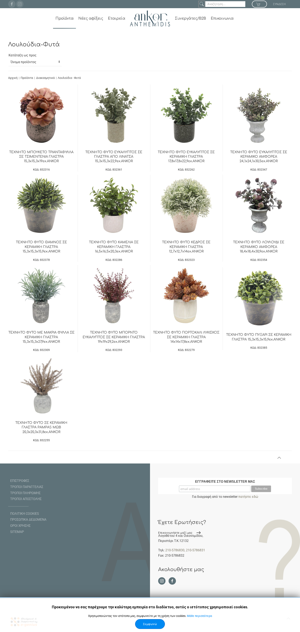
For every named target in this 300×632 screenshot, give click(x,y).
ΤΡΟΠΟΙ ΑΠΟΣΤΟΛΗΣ (26, 499)
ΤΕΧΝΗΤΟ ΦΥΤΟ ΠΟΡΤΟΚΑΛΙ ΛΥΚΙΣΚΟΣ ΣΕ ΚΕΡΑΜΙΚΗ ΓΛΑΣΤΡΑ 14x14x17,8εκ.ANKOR (186, 337)
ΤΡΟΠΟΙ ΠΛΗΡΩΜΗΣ (25, 493)
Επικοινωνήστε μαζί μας (175, 532)
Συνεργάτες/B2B (190, 18)
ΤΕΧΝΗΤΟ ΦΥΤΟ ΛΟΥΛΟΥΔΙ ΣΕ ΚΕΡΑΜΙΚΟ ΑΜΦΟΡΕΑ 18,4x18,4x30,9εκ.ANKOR (258, 246)
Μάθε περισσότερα (199, 615)
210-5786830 (174, 550)
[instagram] (19, 4)
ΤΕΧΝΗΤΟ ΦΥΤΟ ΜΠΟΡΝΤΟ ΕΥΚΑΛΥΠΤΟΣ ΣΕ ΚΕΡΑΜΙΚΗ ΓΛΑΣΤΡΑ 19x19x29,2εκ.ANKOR (114, 337)
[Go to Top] (279, 457)
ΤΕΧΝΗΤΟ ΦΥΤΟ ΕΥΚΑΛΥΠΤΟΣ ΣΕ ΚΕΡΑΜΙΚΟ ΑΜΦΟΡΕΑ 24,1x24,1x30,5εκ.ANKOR (258, 156)
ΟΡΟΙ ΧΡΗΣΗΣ (20, 526)
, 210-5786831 (194, 550)
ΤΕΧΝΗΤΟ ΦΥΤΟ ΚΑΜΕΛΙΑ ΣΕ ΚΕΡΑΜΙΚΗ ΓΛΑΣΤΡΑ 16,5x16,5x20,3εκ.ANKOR (114, 246)
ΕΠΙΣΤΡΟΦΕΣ (19, 481)
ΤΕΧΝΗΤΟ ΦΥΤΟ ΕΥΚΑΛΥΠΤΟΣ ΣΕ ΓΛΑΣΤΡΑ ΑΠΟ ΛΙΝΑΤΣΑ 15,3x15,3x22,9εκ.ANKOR (113, 156)
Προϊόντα (64, 18)
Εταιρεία (116, 18)
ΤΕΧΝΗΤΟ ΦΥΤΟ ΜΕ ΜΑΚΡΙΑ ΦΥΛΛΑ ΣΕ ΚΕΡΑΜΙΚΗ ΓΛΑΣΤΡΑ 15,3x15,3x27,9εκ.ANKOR (41, 337)
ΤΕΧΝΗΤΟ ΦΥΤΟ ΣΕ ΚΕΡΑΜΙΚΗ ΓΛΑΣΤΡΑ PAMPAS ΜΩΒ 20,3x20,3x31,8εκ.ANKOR (41, 427)
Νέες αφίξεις (90, 18)
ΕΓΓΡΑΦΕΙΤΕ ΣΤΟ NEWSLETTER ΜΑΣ (225, 481)
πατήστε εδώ (248, 497)
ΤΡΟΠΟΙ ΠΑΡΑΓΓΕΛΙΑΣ (26, 487)
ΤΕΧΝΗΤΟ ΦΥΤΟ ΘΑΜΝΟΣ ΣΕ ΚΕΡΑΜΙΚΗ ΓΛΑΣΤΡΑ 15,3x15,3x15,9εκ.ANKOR (41, 246)
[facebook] (12, 4)
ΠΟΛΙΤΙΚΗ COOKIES (24, 514)
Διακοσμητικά (45, 77)
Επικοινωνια (222, 18)
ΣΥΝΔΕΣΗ (279, 4)
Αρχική (13, 77)
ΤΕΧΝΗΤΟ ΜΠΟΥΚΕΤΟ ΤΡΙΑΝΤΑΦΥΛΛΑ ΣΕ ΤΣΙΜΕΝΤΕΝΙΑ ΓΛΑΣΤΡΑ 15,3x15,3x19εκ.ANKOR (41, 156)
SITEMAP (17, 532)
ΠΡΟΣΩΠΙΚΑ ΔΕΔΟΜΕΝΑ (28, 519)
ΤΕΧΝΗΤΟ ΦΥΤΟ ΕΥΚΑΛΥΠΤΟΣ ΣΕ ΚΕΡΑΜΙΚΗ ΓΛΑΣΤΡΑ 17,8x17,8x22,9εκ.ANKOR (186, 156)
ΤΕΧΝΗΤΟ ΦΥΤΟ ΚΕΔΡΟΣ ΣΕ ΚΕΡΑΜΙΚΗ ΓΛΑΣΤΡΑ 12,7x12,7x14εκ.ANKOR (186, 246)
